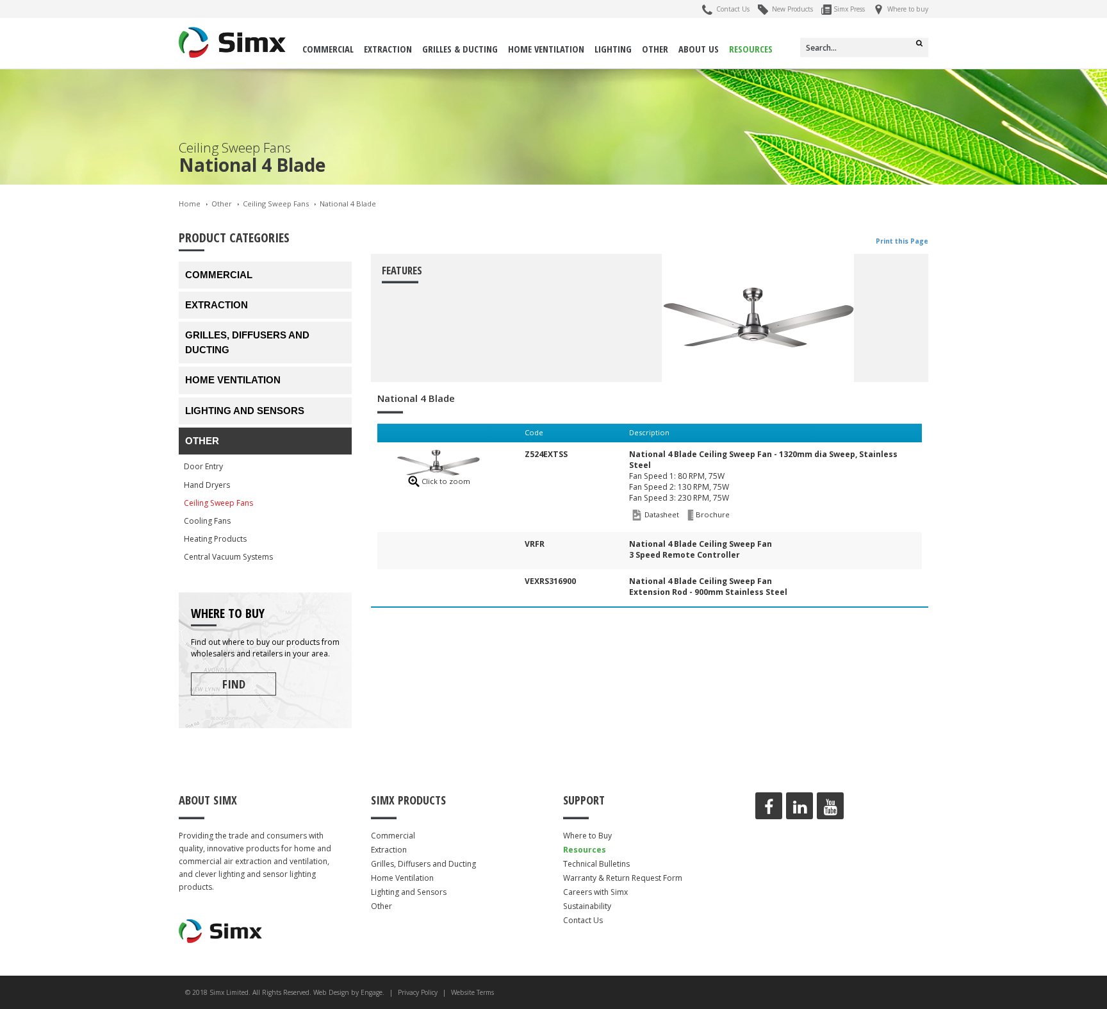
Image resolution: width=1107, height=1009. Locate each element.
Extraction (388, 48)
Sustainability (587, 906)
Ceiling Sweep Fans (276, 203)
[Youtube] (830, 805)
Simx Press (848, 8)
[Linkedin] (799, 805)
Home (190, 203)
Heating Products (215, 538)
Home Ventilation (546, 48)
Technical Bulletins (596, 863)
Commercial (328, 48)
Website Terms (472, 992)
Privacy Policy (418, 992)
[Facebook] (768, 805)
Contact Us (731, 8)
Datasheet (661, 514)
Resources (751, 48)
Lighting (613, 48)
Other (655, 48)
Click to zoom (446, 481)
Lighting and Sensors (244, 410)
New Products (790, 8)
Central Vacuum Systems (228, 556)
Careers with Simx (595, 892)
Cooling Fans (207, 520)
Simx (232, 42)
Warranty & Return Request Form (622, 877)
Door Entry (203, 466)
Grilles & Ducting (460, 48)
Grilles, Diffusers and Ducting (247, 341)
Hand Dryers (207, 484)
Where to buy (905, 8)
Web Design (331, 992)
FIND (233, 684)
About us (698, 48)
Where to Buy (587, 835)
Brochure (713, 514)
